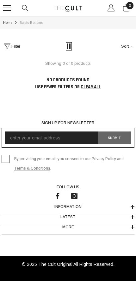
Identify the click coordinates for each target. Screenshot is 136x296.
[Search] (25, 8)
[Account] (111, 7)
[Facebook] (58, 196)
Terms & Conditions (32, 168)
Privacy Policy (104, 159)
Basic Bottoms (31, 22)
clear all (91, 87)
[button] (69, 46)
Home (7, 22)
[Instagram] (74, 196)
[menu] (7, 8)
